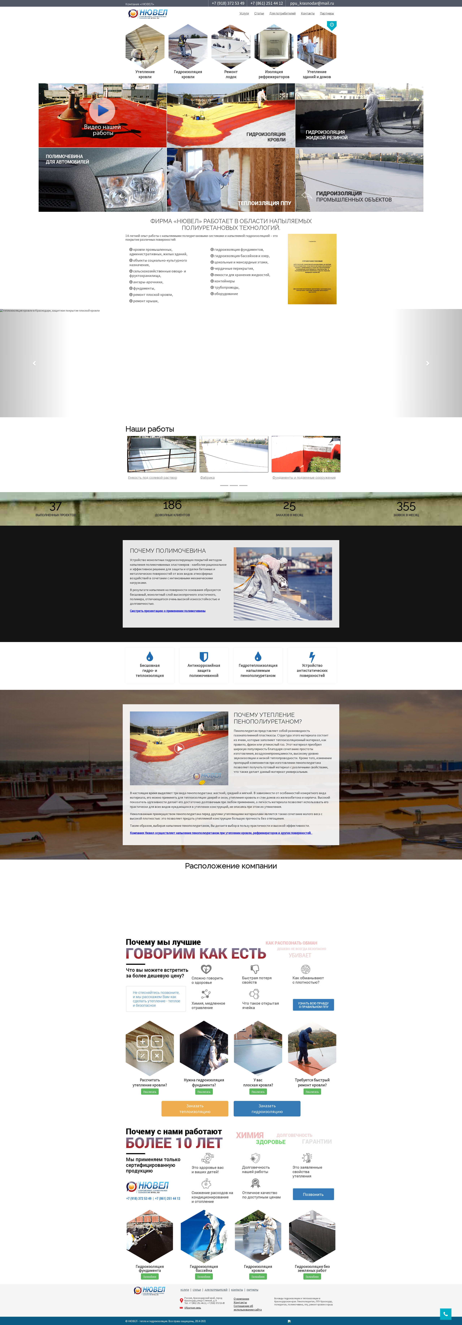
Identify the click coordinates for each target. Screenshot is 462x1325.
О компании (241, 1298)
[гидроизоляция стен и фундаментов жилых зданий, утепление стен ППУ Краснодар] (312, 269)
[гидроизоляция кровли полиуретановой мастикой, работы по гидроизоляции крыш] (231, 115)
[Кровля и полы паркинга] (233, 454)
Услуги (244, 13)
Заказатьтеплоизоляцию (194, 1108)
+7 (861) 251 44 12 (266, 3)
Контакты (308, 13)
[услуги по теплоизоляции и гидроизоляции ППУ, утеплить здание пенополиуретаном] (148, 14)
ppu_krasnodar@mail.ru (312, 3)
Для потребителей (282, 13)
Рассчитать (149, 1091)
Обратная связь (192, 1307)
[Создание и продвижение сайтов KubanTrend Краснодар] (289, 1321)
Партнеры (327, 13)
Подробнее (149, 1276)
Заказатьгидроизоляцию (267, 1108)
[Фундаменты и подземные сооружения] (161, 454)
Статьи (259, 13)
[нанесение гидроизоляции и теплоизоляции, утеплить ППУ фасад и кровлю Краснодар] (103, 115)
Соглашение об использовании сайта (248, 1307)
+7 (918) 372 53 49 (228, 3)
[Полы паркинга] (306, 454)
